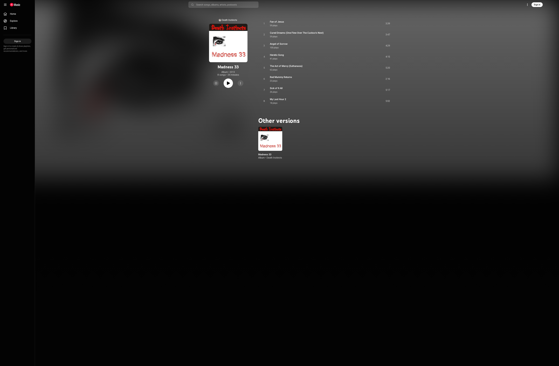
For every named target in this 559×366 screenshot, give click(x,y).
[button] (216, 83)
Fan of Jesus (277, 21)
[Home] (15, 4)
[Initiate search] (192, 4)
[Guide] (5, 4)
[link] (17, 13)
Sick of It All (276, 88)
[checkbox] (388, 23)
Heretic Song (277, 55)
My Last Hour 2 (278, 99)
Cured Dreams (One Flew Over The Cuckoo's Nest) (297, 32)
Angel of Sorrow (279, 44)
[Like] (365, 23)
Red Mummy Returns (281, 77)
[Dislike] (371, 23)
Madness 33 (264, 154)
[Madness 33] (270, 139)
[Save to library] (216, 83)
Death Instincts (229, 20)
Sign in (537, 4)
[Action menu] (240, 83)
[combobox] (227, 5)
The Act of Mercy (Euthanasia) (286, 66)
